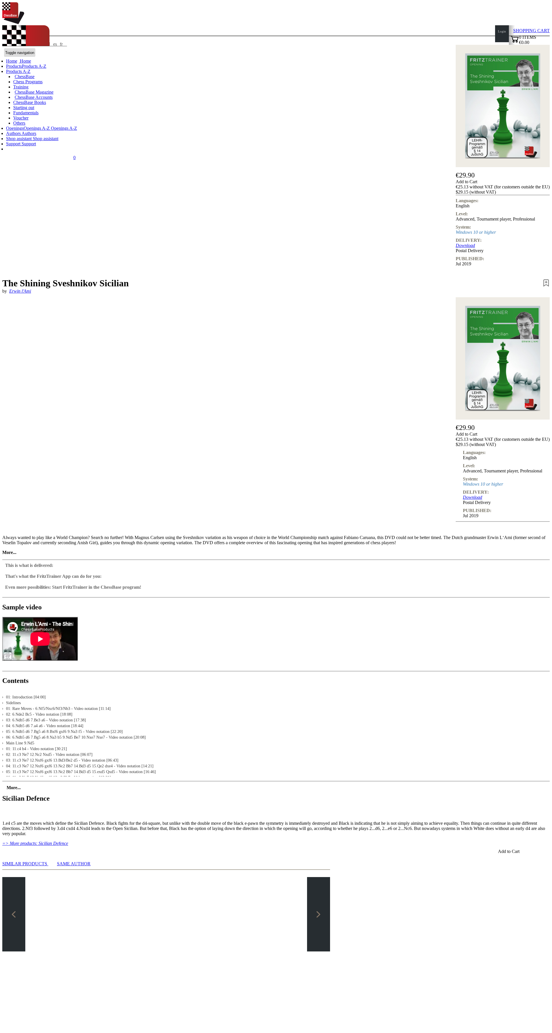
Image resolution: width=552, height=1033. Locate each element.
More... (9, 552)
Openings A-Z (63, 128)
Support (14, 143)
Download (465, 245)
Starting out (23, 107)
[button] (503, 181)
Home (25, 61)
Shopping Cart (531, 30)
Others (19, 123)
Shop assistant (19, 138)
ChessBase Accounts (34, 97)
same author (74, 863)
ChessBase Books (29, 102)
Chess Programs (28, 81)
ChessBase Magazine (34, 92)
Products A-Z (18, 71)
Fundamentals (26, 112)
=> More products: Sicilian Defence (35, 843)
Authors (14, 133)
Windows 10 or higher (476, 232)
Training (20, 86)
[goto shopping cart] (514, 41)
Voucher (20, 117)
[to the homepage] (13, 22)
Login (502, 31)
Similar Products (25, 863)
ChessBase (24, 76)
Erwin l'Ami (20, 291)
